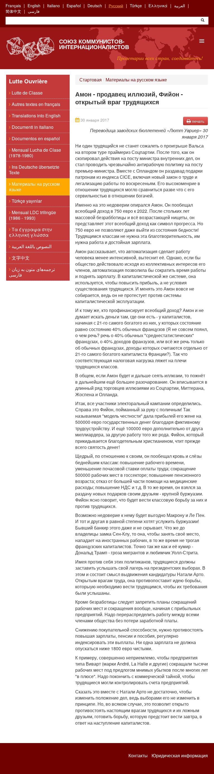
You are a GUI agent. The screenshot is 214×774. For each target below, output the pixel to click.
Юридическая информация (180, 755)
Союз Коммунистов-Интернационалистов (94, 44)
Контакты (138, 755)
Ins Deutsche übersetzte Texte (34, 170)
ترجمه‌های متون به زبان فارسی (32, 272)
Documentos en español (35, 138)
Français (13, 5)
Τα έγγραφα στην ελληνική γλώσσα (30, 232)
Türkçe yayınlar (26, 201)
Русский (116, 5)
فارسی (34, 11)
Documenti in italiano (32, 127)
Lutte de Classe (27, 93)
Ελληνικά (158, 5)
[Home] (30, 49)
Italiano (53, 5)
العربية (179, 5)
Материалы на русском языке (34, 187)
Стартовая (90, 79)
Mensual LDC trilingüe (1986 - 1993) (32, 215)
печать (197, 121)
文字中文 (20, 258)
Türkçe (136, 5)
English (34, 5)
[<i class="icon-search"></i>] (202, 21)
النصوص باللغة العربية (31, 246)
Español (74, 5)
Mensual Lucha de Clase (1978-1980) (35, 153)
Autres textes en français (35, 104)
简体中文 (13, 11)
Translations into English (35, 115)
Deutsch (94, 5)
